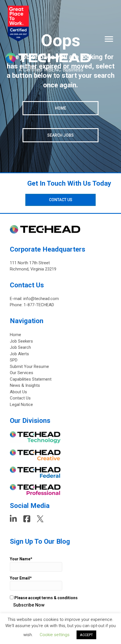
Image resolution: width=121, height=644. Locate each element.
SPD (13, 360)
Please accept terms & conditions (46, 598)
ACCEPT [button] (86, 635)
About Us (18, 391)
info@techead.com (41, 298)
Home (15, 334)
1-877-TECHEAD (39, 304)
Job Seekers (21, 341)
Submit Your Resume (29, 366)
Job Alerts (19, 353)
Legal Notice (21, 404)
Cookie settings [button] (55, 634)
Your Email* (21, 578)
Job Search (20, 347)
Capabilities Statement (30, 379)
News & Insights (25, 385)
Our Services (21, 372)
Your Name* (21, 559)
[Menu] (108, 39)
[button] (60, 108)
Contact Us (20, 398)
